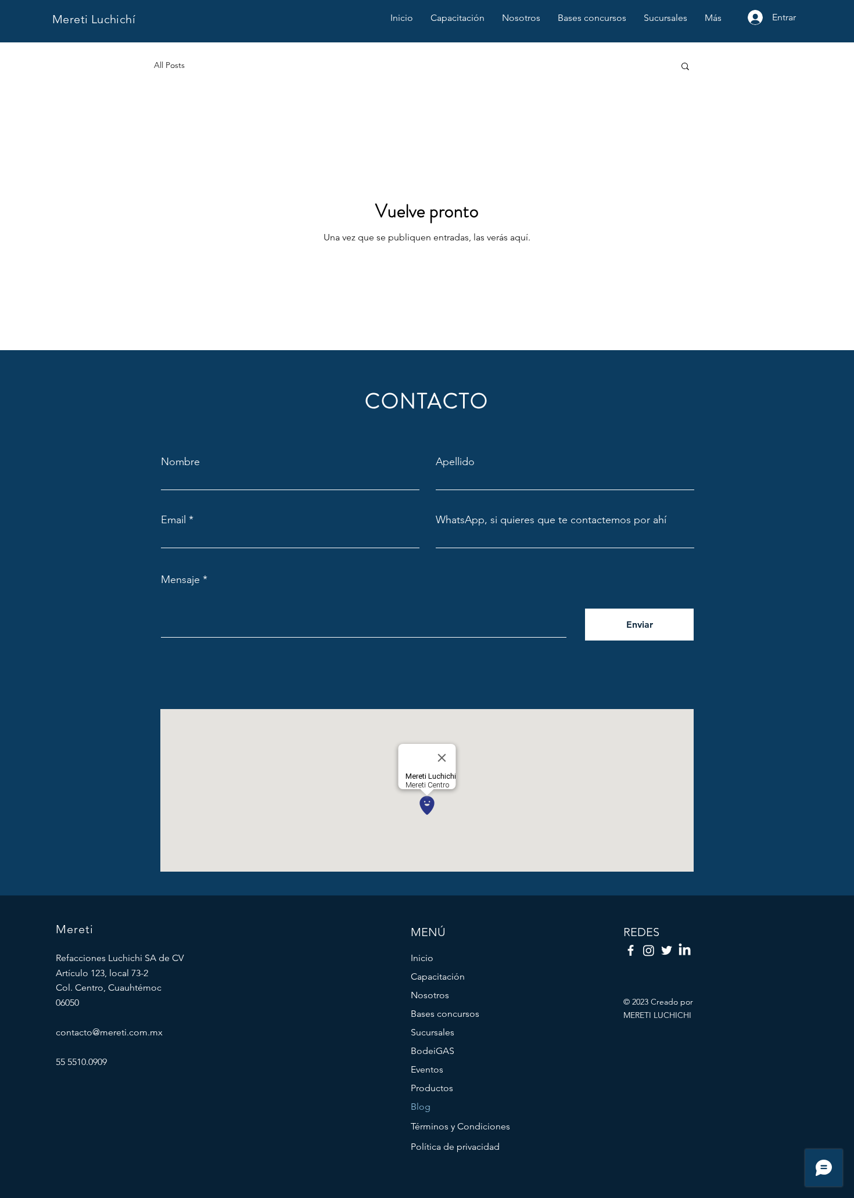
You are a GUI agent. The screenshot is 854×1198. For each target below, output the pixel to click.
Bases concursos (445, 1013)
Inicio (422, 957)
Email (173, 520)
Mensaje (180, 579)
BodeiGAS (432, 1050)
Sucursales (432, 1032)
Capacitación (438, 976)
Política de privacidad (455, 1146)
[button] (685, 67)
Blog (420, 1106)
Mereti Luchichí (93, 19)
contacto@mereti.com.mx (109, 1032)
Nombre (180, 461)
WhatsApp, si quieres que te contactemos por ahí (551, 520)
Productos (432, 1087)
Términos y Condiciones (460, 1126)
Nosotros (430, 995)
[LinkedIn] (684, 950)
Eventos (427, 1069)
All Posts (169, 65)
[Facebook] (630, 950)
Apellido (455, 461)
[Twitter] (666, 950)
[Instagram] (648, 950)
